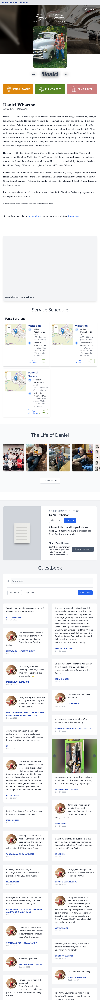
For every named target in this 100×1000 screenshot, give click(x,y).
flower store (73, 215)
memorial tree (34, 215)
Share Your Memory (83, 549)
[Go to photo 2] (75, 771)
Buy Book (70, 520)
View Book (55, 520)
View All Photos (50, 480)
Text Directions (33, 361)
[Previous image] (54, 755)
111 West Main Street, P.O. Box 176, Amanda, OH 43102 (39, 352)
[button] (15, 331)
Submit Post (85, 592)
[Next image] (94, 755)
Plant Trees (43, 361)
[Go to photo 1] (73, 771)
